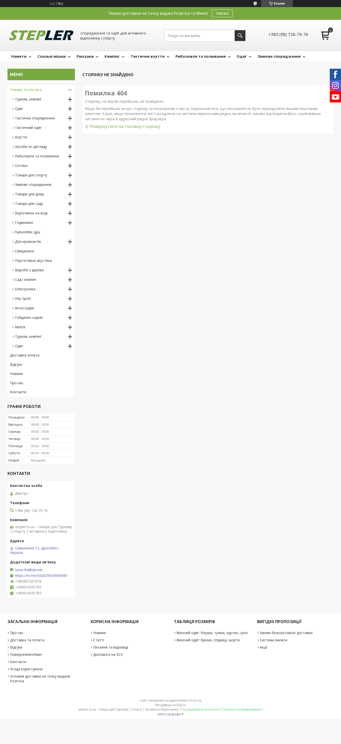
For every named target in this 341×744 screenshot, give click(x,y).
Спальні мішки (51, 56)
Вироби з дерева (29, 270)
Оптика (21, 165)
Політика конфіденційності (243, 709)
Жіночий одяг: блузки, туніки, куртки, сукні (212, 632)
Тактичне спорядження (35, 118)
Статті (98, 640)
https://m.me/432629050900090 (41, 575)
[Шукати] (240, 35)
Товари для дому (29, 194)
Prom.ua (195, 700)
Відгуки (16, 364)
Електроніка (25, 289)
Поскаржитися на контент (200, 709)
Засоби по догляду (31, 146)
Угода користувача (26, 669)
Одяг (242, 56)
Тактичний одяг (28, 127)
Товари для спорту (31, 175)
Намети (18, 56)
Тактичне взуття (148, 56)
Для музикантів (28, 241)
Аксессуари (24, 308)
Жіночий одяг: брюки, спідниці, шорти (208, 640)
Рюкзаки (85, 56)
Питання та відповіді (110, 647)
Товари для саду (29, 203)
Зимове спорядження (279, 56)
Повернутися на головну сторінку (125, 126)
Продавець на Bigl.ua (170, 705)
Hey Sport (23, 298)
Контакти (18, 391)
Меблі (20, 327)
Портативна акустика (33, 260)
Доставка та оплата (27, 640)
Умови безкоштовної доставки (286, 632)
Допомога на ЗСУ (108, 654)
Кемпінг (112, 56)
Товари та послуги (26, 89)
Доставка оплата (24, 355)
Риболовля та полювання (200, 56)
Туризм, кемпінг (28, 99)
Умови (222, 13)
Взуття (21, 137)
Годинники (24, 222)
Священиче (24, 251)
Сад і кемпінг (25, 279)
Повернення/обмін (26, 654)
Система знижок (274, 640)
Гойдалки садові (29, 317)
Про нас (16, 382)
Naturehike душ (27, 232)
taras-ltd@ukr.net (29, 570)
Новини (16, 373)
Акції (263, 647)
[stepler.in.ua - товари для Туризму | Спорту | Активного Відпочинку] (41, 35)
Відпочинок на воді (31, 213)
